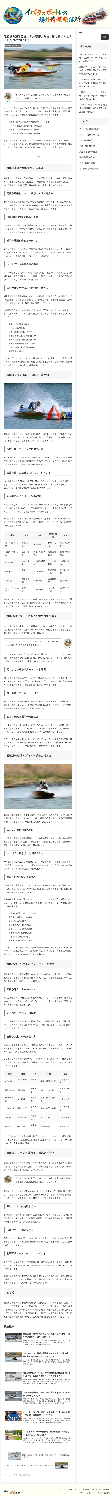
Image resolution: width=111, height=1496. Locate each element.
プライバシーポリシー (73, 1489)
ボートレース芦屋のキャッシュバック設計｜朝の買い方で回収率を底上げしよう (93, 83)
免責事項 (86, 1489)
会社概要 (106, 1489)
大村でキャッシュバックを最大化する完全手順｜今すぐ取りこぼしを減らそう (93, 57)
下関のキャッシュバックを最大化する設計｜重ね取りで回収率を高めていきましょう (93, 95)
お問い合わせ (96, 1489)
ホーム (61, 1489)
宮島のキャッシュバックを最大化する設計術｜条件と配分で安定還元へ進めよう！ (93, 108)
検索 (81, 32)
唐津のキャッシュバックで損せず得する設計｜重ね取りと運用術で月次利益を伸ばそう (93, 70)
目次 (36, 156)
